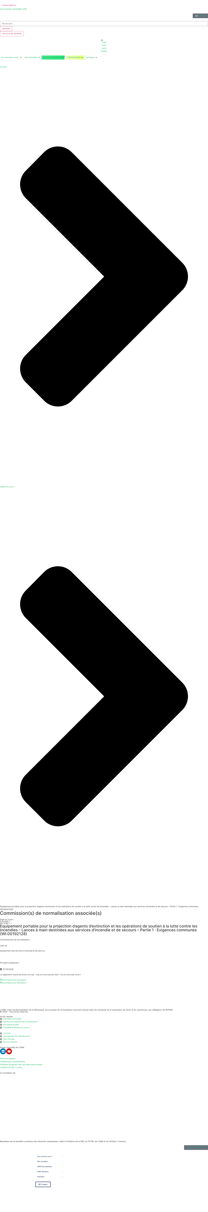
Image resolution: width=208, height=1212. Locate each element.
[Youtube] (9, 1051)
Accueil (3, 67)
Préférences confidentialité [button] (12, 1062)
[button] (11, 57)
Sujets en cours (7, 487)
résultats (6, 28)
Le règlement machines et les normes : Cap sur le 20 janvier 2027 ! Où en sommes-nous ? (40, 975)
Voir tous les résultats (12, 34)
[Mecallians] (104, 1105)
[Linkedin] (3, 1051)
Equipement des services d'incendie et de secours (22, 951)
